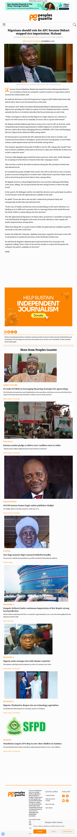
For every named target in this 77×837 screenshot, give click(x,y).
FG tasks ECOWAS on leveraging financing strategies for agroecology (35, 389)
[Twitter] (8, 332)
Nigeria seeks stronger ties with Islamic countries (26, 661)
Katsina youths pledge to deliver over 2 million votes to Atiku (32, 445)
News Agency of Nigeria (31, 41)
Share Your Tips (49, 804)
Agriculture (10, 385)
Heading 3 (8, 701)
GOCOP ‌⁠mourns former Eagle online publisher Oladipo (28, 505)
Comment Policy (50, 795)
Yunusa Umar (7, 562)
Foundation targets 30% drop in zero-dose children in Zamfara (32, 744)
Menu (4, 25)
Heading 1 (8, 657)
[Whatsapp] (12, 332)
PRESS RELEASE (8, 621)
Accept (39, 831)
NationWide (10, 502)
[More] (15, 332)
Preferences (67, 831)
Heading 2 (8, 604)
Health (7, 740)
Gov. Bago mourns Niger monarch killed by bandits (27, 555)
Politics (8, 442)
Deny (54, 831)
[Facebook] (5, 332)
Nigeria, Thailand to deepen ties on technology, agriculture (31, 705)
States (7, 551)
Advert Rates (49, 808)
